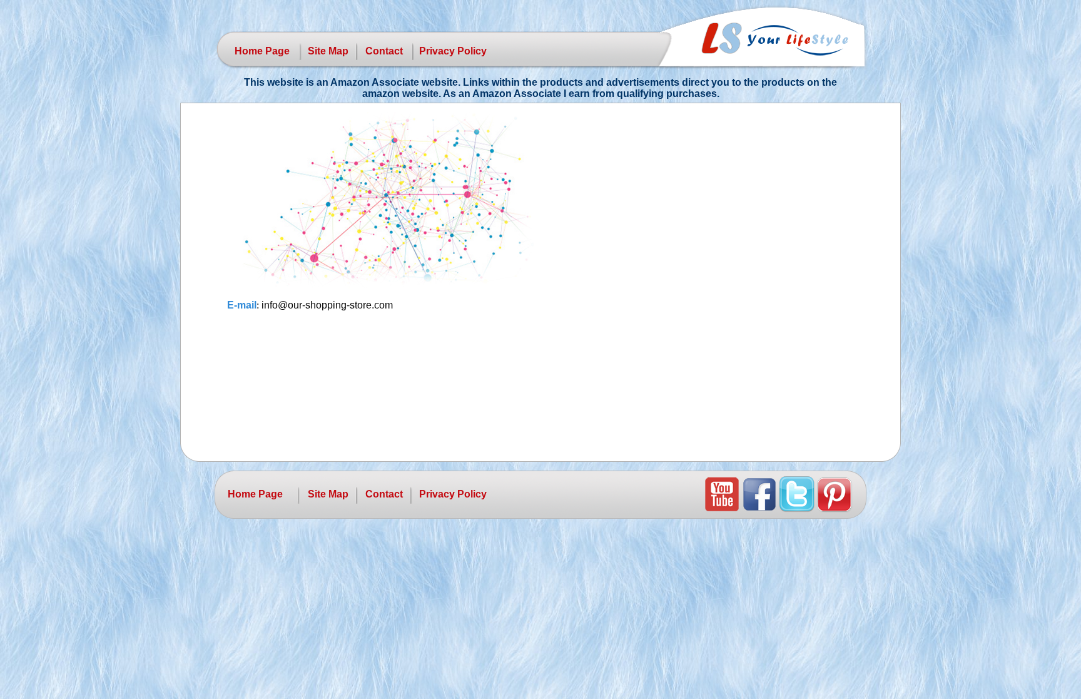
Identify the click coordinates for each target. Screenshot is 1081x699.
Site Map (328, 51)
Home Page (262, 51)
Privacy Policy (453, 51)
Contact (384, 51)
